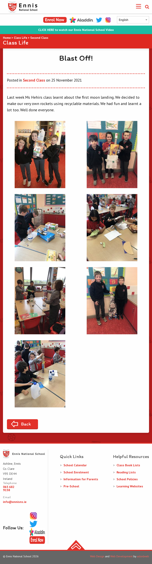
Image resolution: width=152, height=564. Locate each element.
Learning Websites (130, 486)
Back (26, 424)
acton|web (143, 556)
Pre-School (71, 486)
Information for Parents (81, 479)
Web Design (97, 556)
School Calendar (75, 465)
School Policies (127, 479)
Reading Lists (126, 472)
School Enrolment (76, 472)
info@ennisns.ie (15, 501)
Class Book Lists (128, 465)
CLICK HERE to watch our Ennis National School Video (76, 30)
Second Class (34, 80)
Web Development (121, 556)
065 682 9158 (8, 488)
